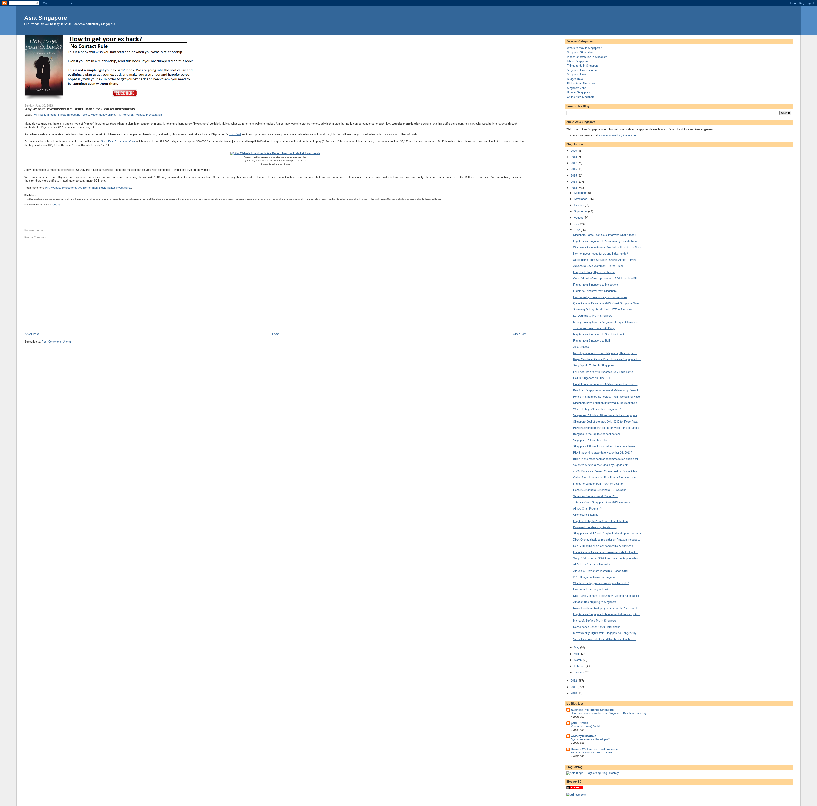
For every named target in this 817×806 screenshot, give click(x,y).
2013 (574, 187)
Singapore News (577, 74)
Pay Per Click (125, 114)
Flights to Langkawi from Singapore (595, 290)
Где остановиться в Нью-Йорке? (590, 739)
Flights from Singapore (581, 83)
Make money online (103, 114)
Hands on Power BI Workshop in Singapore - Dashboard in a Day (608, 713)
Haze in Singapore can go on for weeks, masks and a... (607, 427)
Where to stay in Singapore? (584, 48)
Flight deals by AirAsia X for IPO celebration (600, 521)
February (580, 666)
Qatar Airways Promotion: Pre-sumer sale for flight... (605, 552)
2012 (574, 680)
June (577, 230)
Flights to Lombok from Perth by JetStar (598, 483)
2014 (574, 181)
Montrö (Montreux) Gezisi (585, 726)
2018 (574, 156)
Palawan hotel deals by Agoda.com (594, 527)
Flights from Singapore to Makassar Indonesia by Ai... (606, 614)
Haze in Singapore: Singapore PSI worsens (599, 489)
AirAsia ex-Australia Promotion (592, 564)
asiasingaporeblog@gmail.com (618, 135)
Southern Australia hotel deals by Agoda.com (600, 465)
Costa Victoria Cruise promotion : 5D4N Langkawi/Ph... (607, 278)
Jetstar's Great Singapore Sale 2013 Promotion (602, 502)
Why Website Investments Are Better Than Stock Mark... (608, 247)
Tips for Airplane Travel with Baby (594, 328)
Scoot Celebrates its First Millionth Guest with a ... (604, 639)
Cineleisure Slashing (585, 514)
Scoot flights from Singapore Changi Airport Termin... (605, 259)
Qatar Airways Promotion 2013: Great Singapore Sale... (607, 303)
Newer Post (31, 334)
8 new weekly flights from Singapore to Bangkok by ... (606, 633)
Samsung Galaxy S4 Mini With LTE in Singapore (603, 309)
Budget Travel (575, 79)
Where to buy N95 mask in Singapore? (597, 409)
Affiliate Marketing (45, 114)
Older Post (519, 334)
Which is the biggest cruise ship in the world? (601, 583)
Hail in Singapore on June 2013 (592, 378)
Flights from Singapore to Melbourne (595, 284)
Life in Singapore (577, 61)
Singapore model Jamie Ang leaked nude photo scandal (607, 533)
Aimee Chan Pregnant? (587, 508)
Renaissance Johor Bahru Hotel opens (596, 626)
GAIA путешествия (583, 736)
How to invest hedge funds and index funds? (600, 253)
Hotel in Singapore (578, 92)
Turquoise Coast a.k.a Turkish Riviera (592, 752)
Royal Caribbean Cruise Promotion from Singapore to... (607, 359)
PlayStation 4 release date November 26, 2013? (602, 452)
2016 (574, 169)
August (579, 217)
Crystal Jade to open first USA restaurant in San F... (605, 384)
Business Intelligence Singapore (592, 709)
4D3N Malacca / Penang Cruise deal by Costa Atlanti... (607, 471)
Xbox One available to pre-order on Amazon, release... (606, 539)
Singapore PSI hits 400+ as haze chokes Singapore (605, 415)
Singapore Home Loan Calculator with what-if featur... (605, 234)
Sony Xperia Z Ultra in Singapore (593, 365)
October (579, 205)
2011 (574, 687)
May (577, 647)
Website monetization (148, 114)
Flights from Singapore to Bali (591, 340)
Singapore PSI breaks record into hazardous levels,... (606, 446)
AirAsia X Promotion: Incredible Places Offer (600, 570)
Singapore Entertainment (582, 70)
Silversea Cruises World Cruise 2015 (595, 496)
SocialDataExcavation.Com (118, 141)
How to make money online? (590, 589)
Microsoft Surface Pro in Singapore (594, 620)
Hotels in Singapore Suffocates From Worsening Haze (606, 396)
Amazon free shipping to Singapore (594, 602)
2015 (574, 175)
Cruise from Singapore (580, 96)
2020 (574, 150)
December (580, 192)
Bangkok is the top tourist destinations (597, 434)
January (579, 672)
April (577, 653)
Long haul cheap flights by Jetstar (594, 272)
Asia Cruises (581, 347)
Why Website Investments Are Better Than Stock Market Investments (88, 187)
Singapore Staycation (580, 52)
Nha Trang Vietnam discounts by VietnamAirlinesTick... (607, 595)
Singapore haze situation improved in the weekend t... (606, 402)
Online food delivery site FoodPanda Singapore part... (606, 477)
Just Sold (235, 134)
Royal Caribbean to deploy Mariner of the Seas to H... (606, 608)
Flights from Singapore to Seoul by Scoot (598, 334)
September (581, 211)
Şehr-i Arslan (579, 723)
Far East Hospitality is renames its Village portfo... (604, 371)
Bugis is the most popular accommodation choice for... (606, 458)
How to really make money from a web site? (600, 297)
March (578, 660)
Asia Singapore (45, 17)
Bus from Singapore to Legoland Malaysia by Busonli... (607, 390)
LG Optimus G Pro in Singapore (592, 315)
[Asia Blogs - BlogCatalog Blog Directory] (592, 773)
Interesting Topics (78, 114)
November (580, 199)
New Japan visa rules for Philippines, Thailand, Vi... (605, 353)
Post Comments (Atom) (56, 341)
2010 (574, 693)
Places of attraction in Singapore (587, 56)
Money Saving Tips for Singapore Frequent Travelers (605, 322)
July (577, 223)
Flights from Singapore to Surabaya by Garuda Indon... (607, 241)
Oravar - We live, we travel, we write (594, 749)
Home (275, 334)
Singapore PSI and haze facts (591, 440)
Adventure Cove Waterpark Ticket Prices (598, 266)
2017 (574, 163)
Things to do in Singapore (582, 65)
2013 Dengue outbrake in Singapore (595, 577)
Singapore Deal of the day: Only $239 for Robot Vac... (606, 421)
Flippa (62, 114)
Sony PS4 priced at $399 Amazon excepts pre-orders (606, 558)
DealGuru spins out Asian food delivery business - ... (605, 546)
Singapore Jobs (576, 88)
